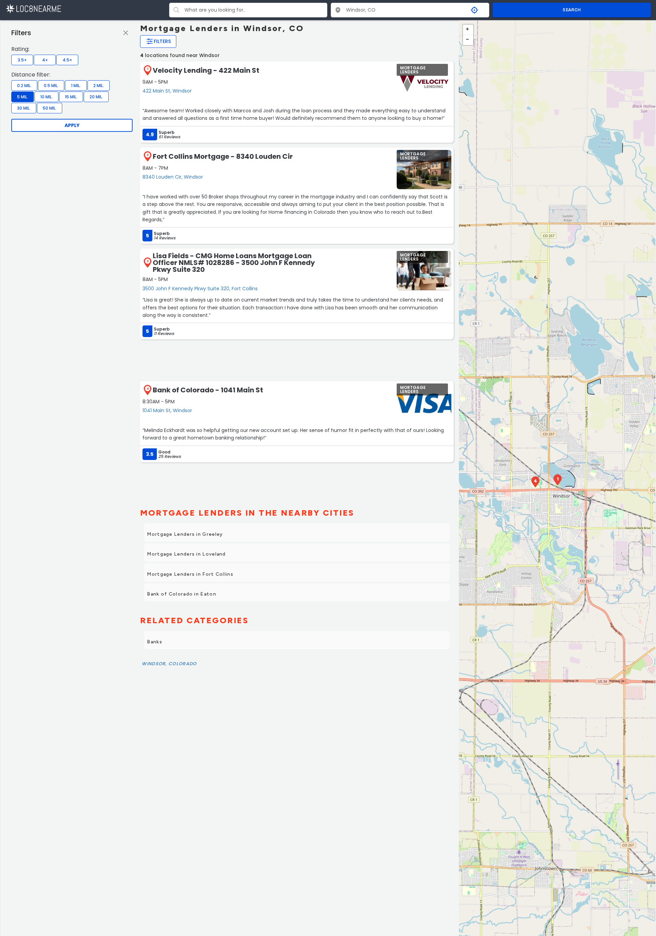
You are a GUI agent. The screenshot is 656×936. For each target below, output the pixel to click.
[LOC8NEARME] (33, 8)
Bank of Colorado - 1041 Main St (208, 390)
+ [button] (468, 30)
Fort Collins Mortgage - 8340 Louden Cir (223, 156)
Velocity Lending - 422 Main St (206, 70)
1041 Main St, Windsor (167, 410)
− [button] (468, 40)
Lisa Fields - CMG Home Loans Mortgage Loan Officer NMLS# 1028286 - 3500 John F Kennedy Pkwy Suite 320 (234, 262)
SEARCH (571, 9)
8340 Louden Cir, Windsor (172, 176)
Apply (72, 125)
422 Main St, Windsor (167, 90)
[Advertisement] (297, 359)
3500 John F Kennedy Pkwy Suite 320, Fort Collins (200, 288)
